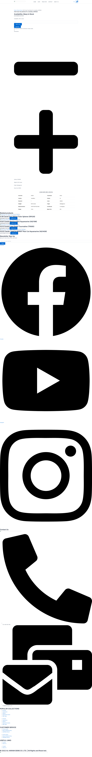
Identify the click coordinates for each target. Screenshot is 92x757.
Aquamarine (5, 711)
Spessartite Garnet (6, 714)
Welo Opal (5, 716)
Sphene (4, 713)
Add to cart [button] (13, 218)
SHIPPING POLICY (6, 731)
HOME (34, 1)
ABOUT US (56, 1)
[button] (74, 1)
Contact (4, 742)
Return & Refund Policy (7, 730)
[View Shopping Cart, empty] (77, 2)
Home (15, 10)
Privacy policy (5, 729)
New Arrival (19, 10)
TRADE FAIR (44, 1)
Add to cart (18, 24)
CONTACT (50, 1)
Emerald (4, 710)
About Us (4, 743)
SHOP (39, 1)
